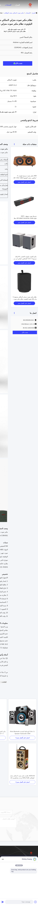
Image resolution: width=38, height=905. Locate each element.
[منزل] (30, 5)
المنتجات (8, 5)
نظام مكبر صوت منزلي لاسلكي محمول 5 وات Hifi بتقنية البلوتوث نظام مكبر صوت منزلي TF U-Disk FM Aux (25, 299)
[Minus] (3, 859)
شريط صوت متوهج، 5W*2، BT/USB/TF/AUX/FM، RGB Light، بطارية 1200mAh (24, 218)
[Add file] (35, 902)
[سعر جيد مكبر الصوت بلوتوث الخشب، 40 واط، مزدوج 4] (24, 241)
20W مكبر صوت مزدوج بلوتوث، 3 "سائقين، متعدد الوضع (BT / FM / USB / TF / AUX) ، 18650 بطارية (25, 178)
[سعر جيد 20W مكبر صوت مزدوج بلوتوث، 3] (24, 160)
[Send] (2, 902)
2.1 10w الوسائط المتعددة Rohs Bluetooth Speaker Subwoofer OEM (22, 732)
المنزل (17, 5)
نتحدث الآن (18, 63)
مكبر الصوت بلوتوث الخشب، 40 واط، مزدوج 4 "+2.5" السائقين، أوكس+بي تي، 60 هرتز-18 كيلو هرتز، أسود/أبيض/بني (25, 259)
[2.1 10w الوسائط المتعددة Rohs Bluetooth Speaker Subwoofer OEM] (22, 715)
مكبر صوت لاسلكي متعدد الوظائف (14, 13)
